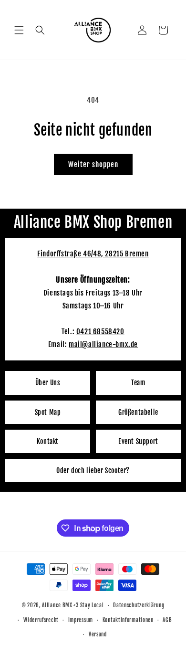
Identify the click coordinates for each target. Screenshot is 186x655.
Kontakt (48, 441)
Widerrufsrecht (41, 620)
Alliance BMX (57, 605)
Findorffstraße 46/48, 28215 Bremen (92, 253)
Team (138, 383)
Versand (98, 634)
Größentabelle (138, 412)
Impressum (80, 620)
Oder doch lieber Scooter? (93, 470)
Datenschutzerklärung (138, 605)
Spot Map (48, 412)
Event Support (138, 441)
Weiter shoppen (93, 164)
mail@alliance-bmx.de (103, 344)
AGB (167, 620)
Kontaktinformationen (128, 620)
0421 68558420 (100, 331)
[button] (19, 30)
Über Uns (48, 383)
